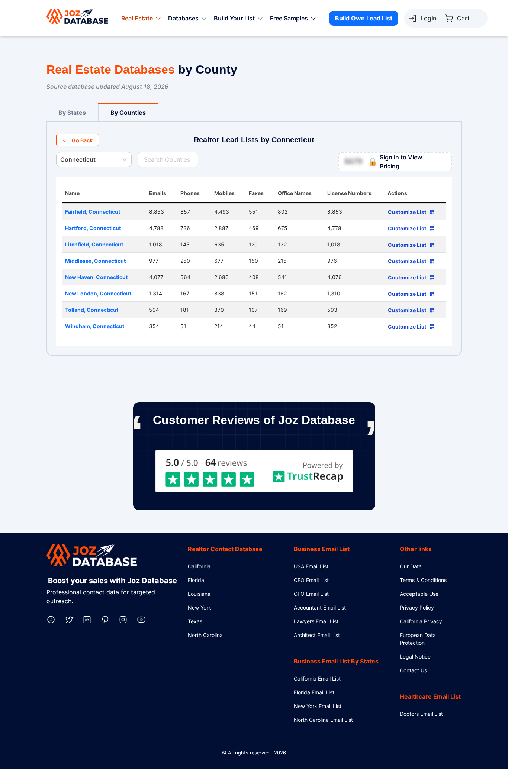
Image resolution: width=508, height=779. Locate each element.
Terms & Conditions (423, 580)
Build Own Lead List (363, 18)
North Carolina (205, 635)
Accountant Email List (320, 607)
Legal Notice (415, 656)
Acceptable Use (419, 594)
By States (72, 112)
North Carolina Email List (323, 720)
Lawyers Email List (316, 621)
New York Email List (317, 706)
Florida (196, 580)
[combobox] (61, 159)
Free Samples (289, 18)
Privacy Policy (417, 607)
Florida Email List (314, 692)
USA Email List (311, 566)
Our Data (411, 566)
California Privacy (421, 621)
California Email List (317, 678)
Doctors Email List (421, 714)
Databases (183, 18)
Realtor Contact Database (225, 549)
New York (199, 607)
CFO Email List (311, 594)
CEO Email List (311, 580)
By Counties (128, 112)
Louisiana (199, 594)
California (199, 566)
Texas (195, 621)
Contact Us (413, 670)
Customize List (407, 212)
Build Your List (234, 18)
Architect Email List (317, 635)
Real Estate (137, 18)
